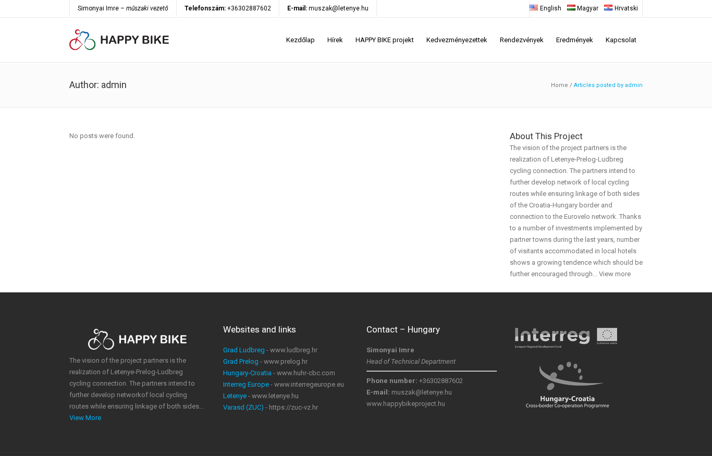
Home (559, 85)
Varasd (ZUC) (243, 407)
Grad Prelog (241, 361)
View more (615, 274)
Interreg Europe (246, 384)
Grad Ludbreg (244, 350)
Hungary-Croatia (247, 373)
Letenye (235, 396)
